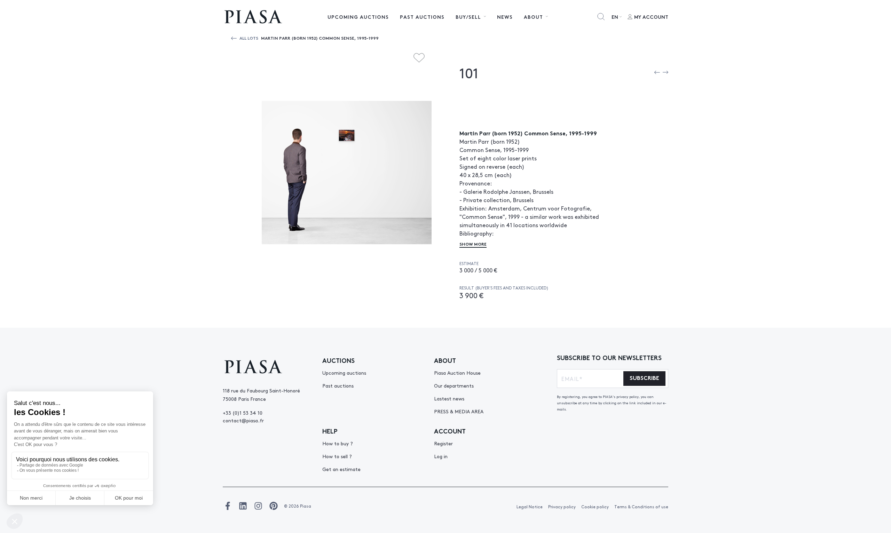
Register (443, 443)
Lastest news (449, 398)
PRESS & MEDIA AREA (458, 411)
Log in (441, 456)
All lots (248, 38)
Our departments (454, 385)
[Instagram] (258, 506)
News (505, 16)
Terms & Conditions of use (641, 506)
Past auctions (422, 16)
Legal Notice (530, 506)
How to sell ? (337, 456)
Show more (473, 244)
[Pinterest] (273, 506)
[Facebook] (227, 506)
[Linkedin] (243, 506)
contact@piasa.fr (243, 420)
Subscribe (644, 377)
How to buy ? (337, 443)
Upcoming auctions (358, 16)
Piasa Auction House (457, 372)
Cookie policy (595, 506)
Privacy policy (562, 506)
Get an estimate (341, 469)
